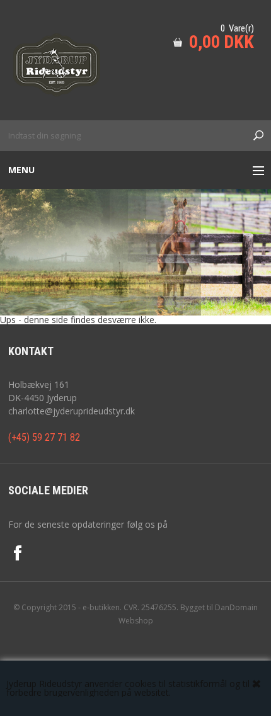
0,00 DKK (221, 41)
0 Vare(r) (237, 28)
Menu (21, 170)
